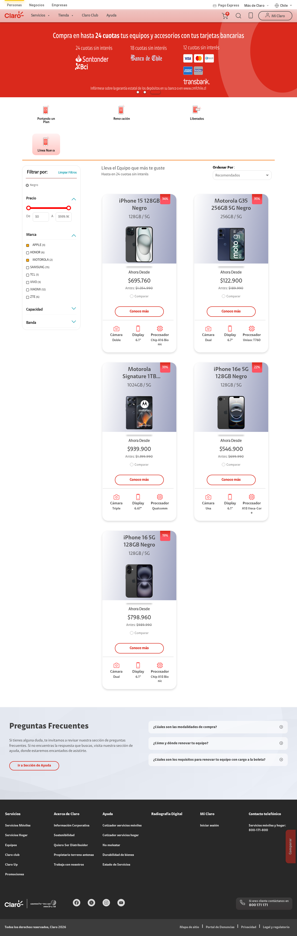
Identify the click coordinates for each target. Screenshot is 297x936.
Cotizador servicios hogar (121, 835)
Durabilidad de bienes (118, 855)
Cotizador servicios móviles (122, 825)
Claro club (12, 855)
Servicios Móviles (17, 825)
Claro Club (90, 15)
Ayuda (111, 15)
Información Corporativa (71, 825)
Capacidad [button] (34, 309)
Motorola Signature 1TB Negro (139, 373)
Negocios (36, 5)
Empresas (59, 5)
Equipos (11, 845)
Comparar (141, 296)
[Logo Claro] (14, 14)
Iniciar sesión (209, 825)
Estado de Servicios (116, 865)
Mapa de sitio (189, 927)
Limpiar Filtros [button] (67, 172)
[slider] (28, 208)
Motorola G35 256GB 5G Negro (231, 204)
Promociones (14, 874)
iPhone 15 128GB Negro (139, 204)
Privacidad (248, 927)
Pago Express (228, 5)
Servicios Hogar (16, 835)
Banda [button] (31, 323)
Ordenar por (223, 168)
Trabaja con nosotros (69, 865)
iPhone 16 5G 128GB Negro (139, 541)
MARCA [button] (31, 235)
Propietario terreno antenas (74, 855)
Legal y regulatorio (276, 927)
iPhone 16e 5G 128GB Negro (231, 373)
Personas (14, 5)
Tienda (63, 15)
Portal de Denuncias (220, 927)
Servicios (38, 15)
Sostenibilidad (64, 835)
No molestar (111, 845)
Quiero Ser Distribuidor (71, 845)
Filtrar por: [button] (37, 172)
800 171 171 (258, 905)
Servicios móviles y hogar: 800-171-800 (267, 828)
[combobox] (242, 175)
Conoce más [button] (139, 311)
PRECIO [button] (31, 198)
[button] (224, 15)
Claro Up (11, 865)
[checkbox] (50, 245)
